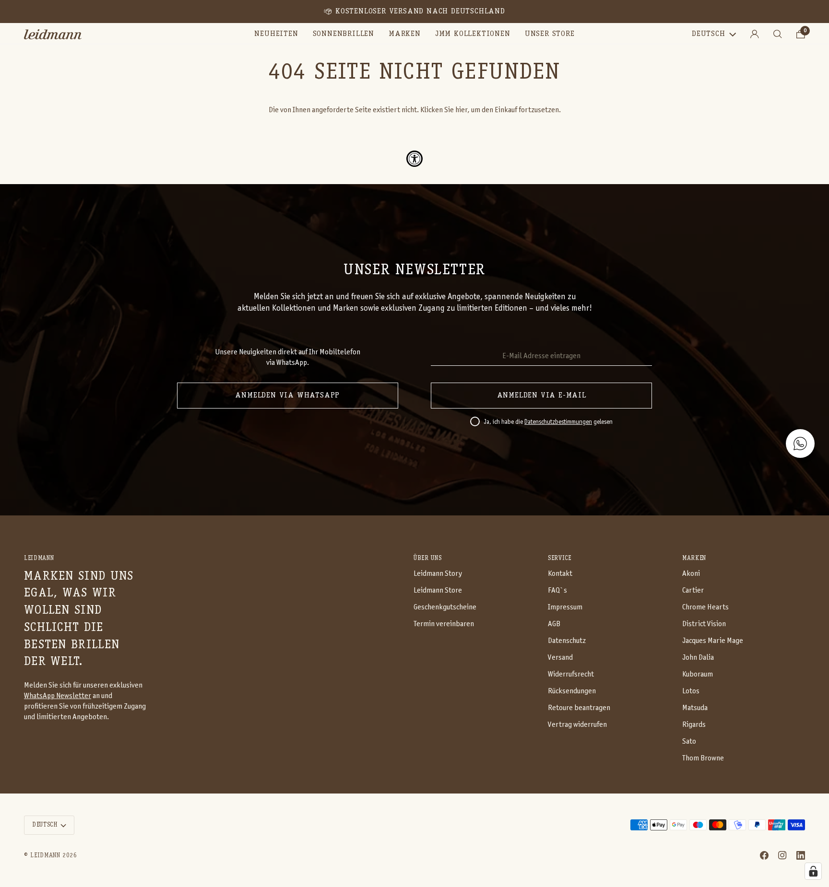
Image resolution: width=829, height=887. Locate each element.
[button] (343, 34)
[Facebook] (764, 855)
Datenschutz (567, 640)
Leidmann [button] (39, 558)
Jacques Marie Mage (712, 640)
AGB (554, 624)
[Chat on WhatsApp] (800, 443)
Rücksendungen (572, 691)
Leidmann (45, 855)
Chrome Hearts (705, 607)
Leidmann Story (438, 573)
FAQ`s (557, 590)
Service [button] (559, 558)
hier (461, 110)
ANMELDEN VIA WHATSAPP (287, 395)
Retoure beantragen (579, 708)
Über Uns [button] (427, 558)
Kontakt (560, 573)
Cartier (693, 590)
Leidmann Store (438, 590)
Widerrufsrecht (571, 674)
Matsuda (695, 708)
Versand (560, 657)
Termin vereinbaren (444, 624)
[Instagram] (782, 855)
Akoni (691, 573)
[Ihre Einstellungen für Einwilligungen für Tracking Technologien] (813, 871)
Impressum (565, 607)
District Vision (704, 624)
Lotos (690, 691)
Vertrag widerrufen (577, 724)
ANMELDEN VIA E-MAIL (541, 395)
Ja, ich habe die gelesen (548, 422)
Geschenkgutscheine (445, 607)
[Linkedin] (800, 855)
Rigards (694, 724)
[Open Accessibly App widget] (414, 159)
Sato (689, 741)
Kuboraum (697, 674)
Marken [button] (694, 558)
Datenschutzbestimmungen (558, 422)
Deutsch (708, 34)
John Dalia (698, 657)
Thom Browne (703, 758)
